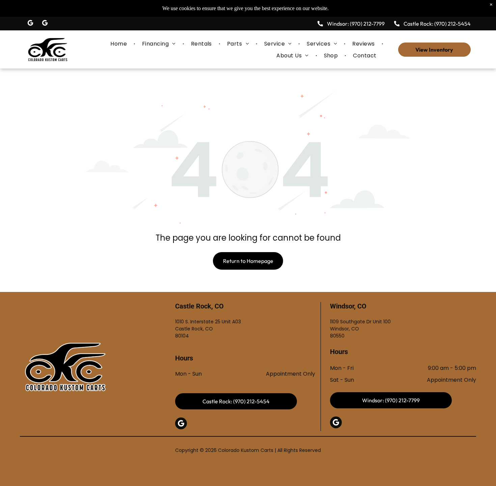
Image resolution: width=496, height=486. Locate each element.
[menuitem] (119, 43)
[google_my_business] (30, 24)
